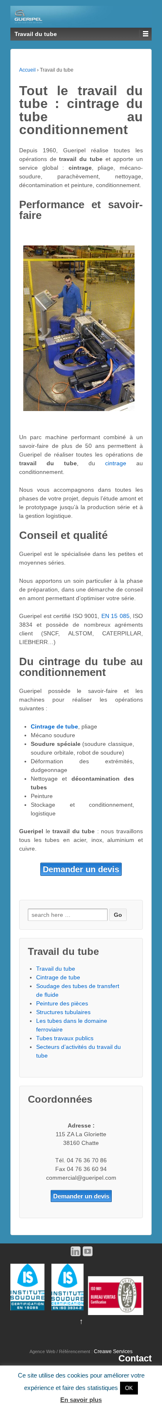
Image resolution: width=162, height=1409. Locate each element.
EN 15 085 (115, 616)
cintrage (120, 463)
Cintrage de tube (58, 977)
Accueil (27, 70)
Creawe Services (113, 1351)
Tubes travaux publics (64, 1038)
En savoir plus (81, 1399)
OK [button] (129, 1388)
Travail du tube (55, 968)
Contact (135, 1358)
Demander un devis (81, 869)
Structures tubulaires (63, 1012)
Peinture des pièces (62, 1003)
